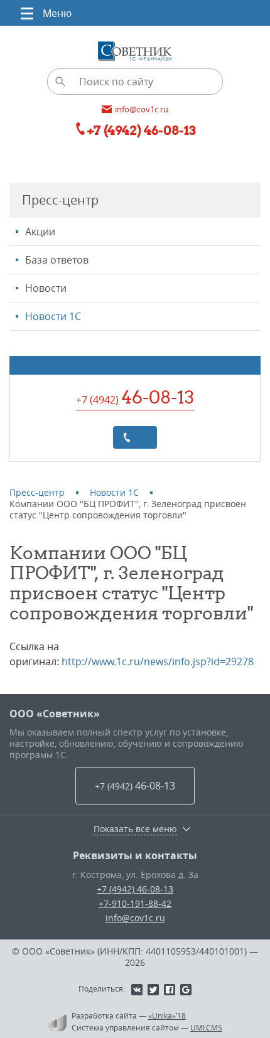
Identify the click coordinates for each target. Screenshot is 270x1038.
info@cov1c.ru (135, 918)
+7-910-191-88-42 (135, 903)
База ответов (57, 260)
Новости (46, 288)
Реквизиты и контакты (135, 855)
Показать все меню (135, 829)
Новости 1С (53, 316)
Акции (40, 231)
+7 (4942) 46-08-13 (135, 889)
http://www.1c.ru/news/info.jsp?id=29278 (158, 661)
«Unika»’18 (167, 1015)
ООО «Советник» (54, 713)
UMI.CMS (206, 1027)
